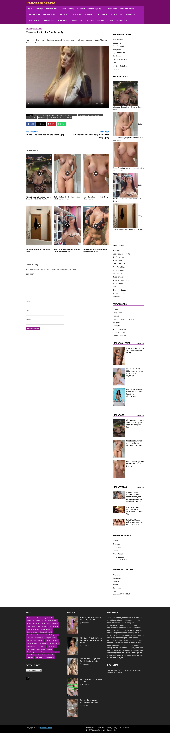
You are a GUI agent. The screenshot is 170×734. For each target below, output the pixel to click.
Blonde (29, 623)
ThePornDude (34, 21)
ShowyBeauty (118, 557)
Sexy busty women (33, 652)
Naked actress (96, 115)
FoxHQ (115, 63)
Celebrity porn (71, 115)
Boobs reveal (46, 623)
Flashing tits (39, 637)
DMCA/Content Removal (95, 730)
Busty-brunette (42, 626)
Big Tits (29, 29)
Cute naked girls (42, 635)
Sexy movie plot (55, 118)
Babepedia (117, 69)
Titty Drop (39, 657)
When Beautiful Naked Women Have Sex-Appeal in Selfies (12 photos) (91, 640)
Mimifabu (116, 326)
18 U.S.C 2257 (125, 728)
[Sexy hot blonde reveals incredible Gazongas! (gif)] (72, 700)
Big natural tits (48, 618)
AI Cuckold (103, 15)
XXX (114, 287)
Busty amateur (53, 626)
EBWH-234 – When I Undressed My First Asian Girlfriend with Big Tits (134, 510)
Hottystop (117, 50)
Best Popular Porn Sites (122, 254)
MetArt (115, 541)
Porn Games (90, 728)
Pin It (52, 124)
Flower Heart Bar (119, 336)
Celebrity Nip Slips (120, 59)
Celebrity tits (84, 115)
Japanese (117, 578)
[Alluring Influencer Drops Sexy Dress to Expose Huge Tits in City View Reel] (119, 420)
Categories (62, 21)
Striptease (30, 657)
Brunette (55, 623)
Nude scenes (31, 118)
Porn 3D (101, 728)
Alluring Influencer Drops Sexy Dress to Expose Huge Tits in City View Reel (38, 198)
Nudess (116, 316)
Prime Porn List (119, 264)
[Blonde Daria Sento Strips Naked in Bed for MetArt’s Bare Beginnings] (119, 369)
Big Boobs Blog (119, 53)
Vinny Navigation (119, 329)
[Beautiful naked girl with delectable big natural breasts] (119, 462)
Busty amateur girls (33, 629)
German (116, 581)
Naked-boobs (43, 643)
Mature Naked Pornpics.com (89, 9)
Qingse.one (117, 313)
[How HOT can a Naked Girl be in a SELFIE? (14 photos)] (72, 618)
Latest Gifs (118, 415)
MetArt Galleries (32, 643)
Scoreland (117, 547)
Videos (110, 21)
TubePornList (118, 277)
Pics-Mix (100, 21)
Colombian (117, 588)
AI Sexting (77, 15)
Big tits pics (39, 620)
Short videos (42, 655)
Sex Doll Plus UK (127, 15)
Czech (115, 591)
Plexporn (116, 322)
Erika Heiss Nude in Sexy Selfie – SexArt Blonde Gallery (135, 350)
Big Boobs (117, 56)
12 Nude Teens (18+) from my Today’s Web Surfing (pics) (90, 660)
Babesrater (117, 43)
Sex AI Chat (90, 15)
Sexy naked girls (54, 652)
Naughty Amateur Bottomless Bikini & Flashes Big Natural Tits (95, 250)
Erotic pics (30, 637)
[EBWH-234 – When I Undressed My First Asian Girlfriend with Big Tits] (119, 507)
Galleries (89, 21)
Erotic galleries (53, 635)
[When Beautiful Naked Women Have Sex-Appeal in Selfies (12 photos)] (72, 638)
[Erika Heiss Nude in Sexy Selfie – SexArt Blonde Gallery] (119, 348)
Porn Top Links (119, 293)
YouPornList (117, 274)
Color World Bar (119, 332)
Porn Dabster (118, 283)
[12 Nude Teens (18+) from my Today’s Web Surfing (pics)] (72, 659)
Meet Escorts (68, 9)
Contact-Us (121, 21)
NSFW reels (41, 646)
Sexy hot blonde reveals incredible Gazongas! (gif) (89, 701)
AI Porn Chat (64, 15)
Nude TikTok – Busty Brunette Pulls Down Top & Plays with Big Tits (67, 250)
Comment (30, 274)
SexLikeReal (118, 40)
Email (28, 310)
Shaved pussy (31, 655)
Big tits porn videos (51, 620)
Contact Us (111, 730)
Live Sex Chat (49, 15)
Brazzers (116, 251)
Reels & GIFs (77, 21)
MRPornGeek (48, 21)
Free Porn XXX (118, 46)
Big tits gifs (30, 620)
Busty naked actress (42, 115)
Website (29, 319)
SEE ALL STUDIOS (120, 560)
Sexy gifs (44, 652)
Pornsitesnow (118, 270)
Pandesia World (46, 728)
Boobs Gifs (36, 623)
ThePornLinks (118, 257)
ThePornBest (118, 260)
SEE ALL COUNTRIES (121, 594)
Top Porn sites (34, 15)
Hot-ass (29, 640)
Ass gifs (39, 618)
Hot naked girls (38, 640)
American (116, 575)
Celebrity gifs (57, 115)
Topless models (49, 657)
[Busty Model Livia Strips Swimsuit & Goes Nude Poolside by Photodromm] (119, 390)
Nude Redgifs (52, 646)
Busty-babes (31, 626)
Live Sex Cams (52, 9)
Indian (115, 585)
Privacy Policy (111, 728)
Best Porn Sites (127, 9)
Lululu (115, 309)
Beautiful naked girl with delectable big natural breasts (135, 463)
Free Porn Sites (119, 267)
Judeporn (116, 297)
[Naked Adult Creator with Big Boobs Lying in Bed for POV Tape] (119, 520)
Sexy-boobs (67, 118)
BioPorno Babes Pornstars (123, 319)
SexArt (115, 551)
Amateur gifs (31, 618)
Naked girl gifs (54, 643)
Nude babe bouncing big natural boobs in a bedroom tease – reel (67, 198)
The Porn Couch (119, 290)
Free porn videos (50, 637)
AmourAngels (118, 554)
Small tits (51, 655)
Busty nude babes (32, 632)
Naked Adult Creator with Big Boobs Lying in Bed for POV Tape (134, 522)
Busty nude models (46, 632)
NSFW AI (114, 15)
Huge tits (48, 640)
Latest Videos (120, 487)
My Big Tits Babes (120, 66)
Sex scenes (42, 118)
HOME (30, 9)
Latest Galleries (121, 343)
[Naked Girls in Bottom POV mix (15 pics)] (72, 680)
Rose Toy (39, 9)
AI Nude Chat (111, 9)
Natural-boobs (31, 646)
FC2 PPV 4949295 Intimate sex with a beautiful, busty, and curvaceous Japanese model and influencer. (134, 496)
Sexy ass (49, 649)
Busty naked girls (46, 629)
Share (32, 124)
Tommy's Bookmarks (121, 280)
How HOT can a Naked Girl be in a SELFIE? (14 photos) (91, 618)
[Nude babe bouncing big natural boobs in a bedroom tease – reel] (119, 441)
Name (28, 301)
